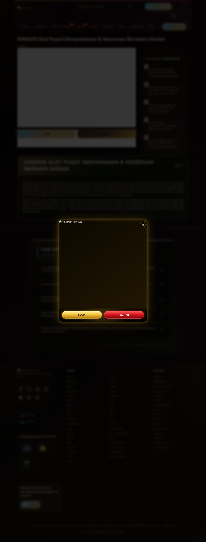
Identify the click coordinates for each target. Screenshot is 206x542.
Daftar (124, 314)
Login (82, 314)
